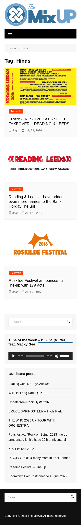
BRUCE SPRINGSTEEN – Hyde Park (35, 411)
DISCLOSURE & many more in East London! (39, 458)
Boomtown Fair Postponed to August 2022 (37, 476)
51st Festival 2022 (21, 449)
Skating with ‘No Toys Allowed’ (29, 384)
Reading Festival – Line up (27, 467)
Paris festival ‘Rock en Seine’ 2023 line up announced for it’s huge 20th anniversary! (37, 437)
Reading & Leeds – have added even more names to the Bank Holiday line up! (36, 201)
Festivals (16, 111)
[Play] (14, 356)
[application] (40, 356)
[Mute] (56, 356)
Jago (15, 130)
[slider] (65, 355)
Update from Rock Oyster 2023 (29, 402)
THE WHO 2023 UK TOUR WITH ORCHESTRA (31, 423)
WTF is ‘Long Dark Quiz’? (26, 393)
